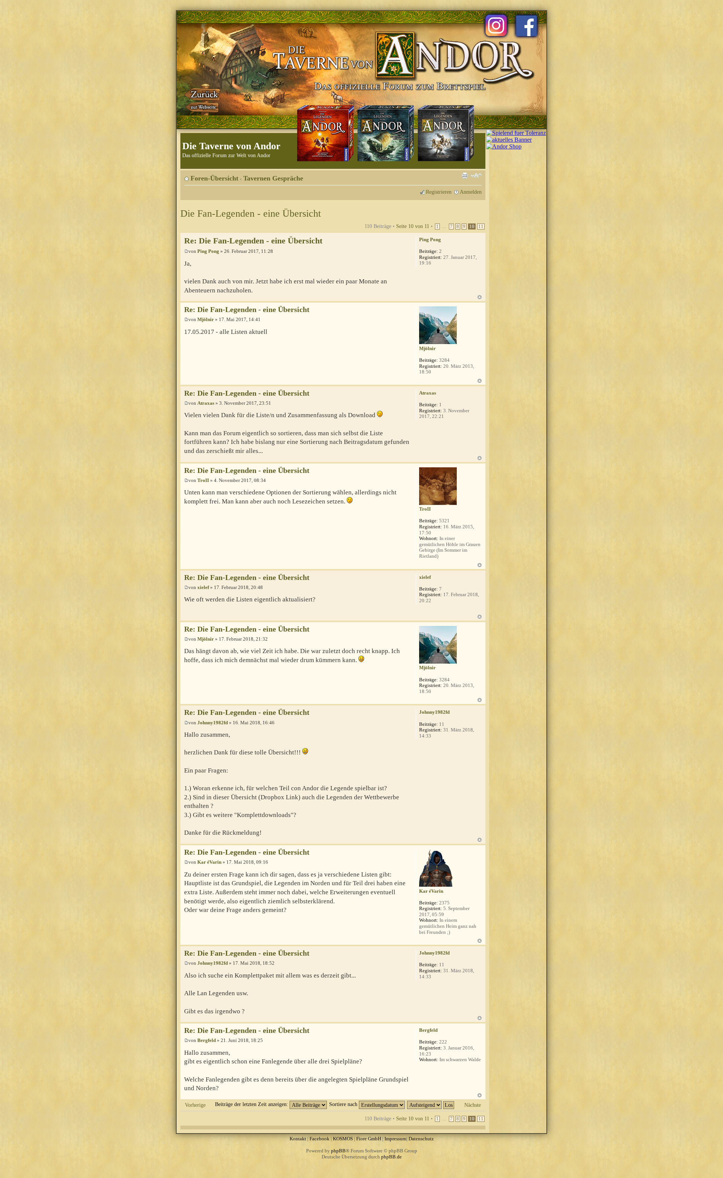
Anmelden (471, 192)
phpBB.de (391, 1157)
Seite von (412, 226)
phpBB (338, 1151)
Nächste (472, 1105)
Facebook (319, 1138)
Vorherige (195, 1105)
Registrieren (438, 192)
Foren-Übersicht (214, 178)
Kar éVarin (209, 862)
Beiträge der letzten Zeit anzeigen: (252, 1104)
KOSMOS (343, 1138)
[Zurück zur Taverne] (203, 99)
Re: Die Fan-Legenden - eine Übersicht (253, 240)
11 (481, 226)
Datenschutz (421, 1138)
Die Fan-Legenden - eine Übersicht (250, 213)
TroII (203, 480)
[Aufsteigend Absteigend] (431, 1104)
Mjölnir (205, 319)
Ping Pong (208, 251)
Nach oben (479, 297)
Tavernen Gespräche (273, 178)
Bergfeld (206, 1040)
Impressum (395, 1138)
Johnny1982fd (212, 722)
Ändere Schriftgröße (476, 175)
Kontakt (298, 1138)
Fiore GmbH (368, 1138)
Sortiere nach (344, 1104)
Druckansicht (465, 175)
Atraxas (205, 403)
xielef (203, 587)
